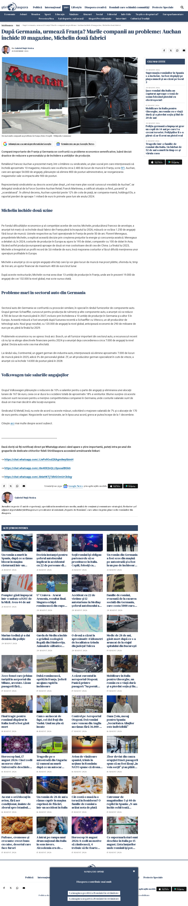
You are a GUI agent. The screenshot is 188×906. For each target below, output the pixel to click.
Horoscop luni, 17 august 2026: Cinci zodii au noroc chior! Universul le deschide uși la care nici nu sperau (16, 762)
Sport (48, 14)
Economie (9, 14)
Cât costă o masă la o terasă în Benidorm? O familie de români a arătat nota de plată (86, 802)
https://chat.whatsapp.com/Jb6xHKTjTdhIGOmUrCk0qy (38, 476)
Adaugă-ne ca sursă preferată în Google (29, 143)
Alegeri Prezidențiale (99, 18)
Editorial (112, 14)
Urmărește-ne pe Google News (77, 143)
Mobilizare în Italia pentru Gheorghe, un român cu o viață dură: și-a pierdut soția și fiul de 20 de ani (121, 681)
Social (99, 14)
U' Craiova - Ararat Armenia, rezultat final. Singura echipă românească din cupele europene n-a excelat (52, 600)
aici (12, 423)
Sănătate (74, 14)
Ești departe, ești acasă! (71, 18)
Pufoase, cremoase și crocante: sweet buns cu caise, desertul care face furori (16, 843)
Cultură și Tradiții (140, 18)
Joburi (23, 14)
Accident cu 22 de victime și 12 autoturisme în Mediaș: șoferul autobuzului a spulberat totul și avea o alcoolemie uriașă (87, 600)
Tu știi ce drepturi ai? (147, 14)
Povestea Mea (46, 18)
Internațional (53, 7)
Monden (35, 14)
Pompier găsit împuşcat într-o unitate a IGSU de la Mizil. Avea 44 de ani (16, 598)
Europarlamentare (173, 14)
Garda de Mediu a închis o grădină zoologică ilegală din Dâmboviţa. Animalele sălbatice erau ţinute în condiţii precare (52, 641)
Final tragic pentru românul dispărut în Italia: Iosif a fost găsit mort (15, 721)
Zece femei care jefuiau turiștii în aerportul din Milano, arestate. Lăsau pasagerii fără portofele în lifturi (16, 681)
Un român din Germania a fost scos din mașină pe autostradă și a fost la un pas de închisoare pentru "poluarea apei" (122, 560)
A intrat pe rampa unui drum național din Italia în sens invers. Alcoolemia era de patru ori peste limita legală (51, 843)
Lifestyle (76, 7)
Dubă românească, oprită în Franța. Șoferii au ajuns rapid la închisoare (51, 681)
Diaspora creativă (95, 7)
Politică (37, 7)
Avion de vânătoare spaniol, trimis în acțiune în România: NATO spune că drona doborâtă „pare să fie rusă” (86, 762)
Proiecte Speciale (162, 7)
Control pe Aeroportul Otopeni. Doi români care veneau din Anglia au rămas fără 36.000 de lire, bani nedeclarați (87, 721)
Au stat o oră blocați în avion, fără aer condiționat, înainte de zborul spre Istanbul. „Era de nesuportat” (16, 802)
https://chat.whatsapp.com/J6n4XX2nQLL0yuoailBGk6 (37, 468)
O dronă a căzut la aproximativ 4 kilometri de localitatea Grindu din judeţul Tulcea (87, 641)
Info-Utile (126, 14)
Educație (60, 14)
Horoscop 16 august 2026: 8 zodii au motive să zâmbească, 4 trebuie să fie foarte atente (86, 843)
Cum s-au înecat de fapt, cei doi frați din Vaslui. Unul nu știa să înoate (50, 721)
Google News (75, 486)
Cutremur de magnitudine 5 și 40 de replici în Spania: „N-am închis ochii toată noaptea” (122, 802)
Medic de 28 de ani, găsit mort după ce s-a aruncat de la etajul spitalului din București (121, 641)
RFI (123, 167)
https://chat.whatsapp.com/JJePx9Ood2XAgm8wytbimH (38, 459)
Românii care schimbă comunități (129, 7)
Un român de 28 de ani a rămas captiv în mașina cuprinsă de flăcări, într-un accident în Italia (52, 802)
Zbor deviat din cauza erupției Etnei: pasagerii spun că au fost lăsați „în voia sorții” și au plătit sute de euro (122, 762)
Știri (66, 7)
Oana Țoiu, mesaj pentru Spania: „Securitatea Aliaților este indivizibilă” (120, 721)
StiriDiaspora (7, 25)
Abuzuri (87, 14)
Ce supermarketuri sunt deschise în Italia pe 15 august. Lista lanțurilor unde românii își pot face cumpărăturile (122, 843)
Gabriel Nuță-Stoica (24, 48)
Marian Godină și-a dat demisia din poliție (15, 637)
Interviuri (121, 18)
